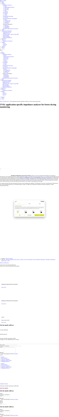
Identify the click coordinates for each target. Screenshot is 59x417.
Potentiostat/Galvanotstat (8, 16)
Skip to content (3, 0)
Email (1, 347)
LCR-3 (5, 15)
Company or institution (4, 345)
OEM (3, 29)
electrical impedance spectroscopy (13, 259)
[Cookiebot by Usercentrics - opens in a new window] (41, 201)
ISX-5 (5, 10)
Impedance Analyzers (7, 5)
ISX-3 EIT (6, 8)
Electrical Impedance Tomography (10, 18)
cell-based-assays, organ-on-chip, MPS (11, 34)
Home (3, 2)
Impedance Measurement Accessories (10, 28)
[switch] (26, 212)
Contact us (3, 99)
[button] (29, 50)
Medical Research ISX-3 (9, 7)
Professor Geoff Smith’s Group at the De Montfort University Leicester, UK (36, 177)
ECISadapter (7, 26)
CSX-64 (6, 11)
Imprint (2, 357)
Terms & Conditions (5, 359)
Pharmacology (6, 35)
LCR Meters (5, 12)
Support (3, 46)
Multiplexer (6, 27)
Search (3, 47)
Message (1, 352)
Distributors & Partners (7, 41)
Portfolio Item (6, 101)
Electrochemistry (6, 36)
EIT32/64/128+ (7, 20)
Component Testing (7, 32)
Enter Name (2, 344)
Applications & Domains (7, 30)
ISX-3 (5, 6)
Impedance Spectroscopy (6, 360)
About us (3, 39)
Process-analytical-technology (39, 259)
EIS (4, 259)
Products (3, 3)
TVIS (8, 260)
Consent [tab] (19, 203)
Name (1, 393)
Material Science (6, 33)
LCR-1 (5, 14)
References (4, 38)
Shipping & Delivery (5, 361)
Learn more (3, 287)
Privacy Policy (15, 353)
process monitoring (28, 259)
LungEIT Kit (7, 21)
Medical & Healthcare (7, 37)
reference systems (9, 258)
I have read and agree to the (9, 399)
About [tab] (39, 203)
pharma (21, 259)
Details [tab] (29, 203)
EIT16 (5, 19)
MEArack (6, 25)
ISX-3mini (6, 9)
